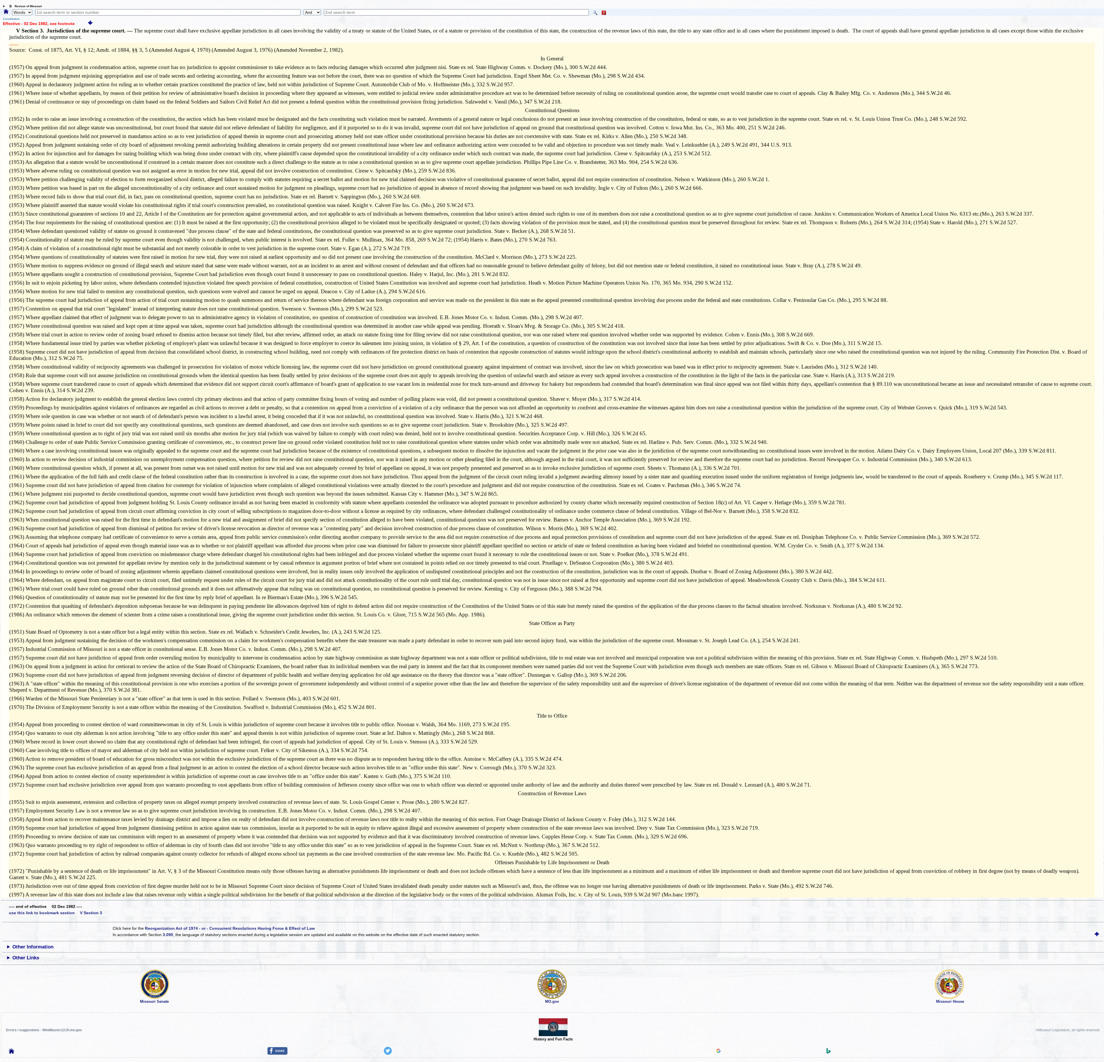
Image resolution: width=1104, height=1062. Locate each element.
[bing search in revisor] (829, 1052)
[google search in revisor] (718, 1051)
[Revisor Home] (11, 1052)
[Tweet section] (388, 1053)
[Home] (6, 12)
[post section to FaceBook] (277, 1053)
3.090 (168, 934)
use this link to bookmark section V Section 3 (55, 912)
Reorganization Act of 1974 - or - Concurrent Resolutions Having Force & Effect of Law (230, 928)
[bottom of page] (90, 23)
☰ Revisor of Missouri (24, 6)
